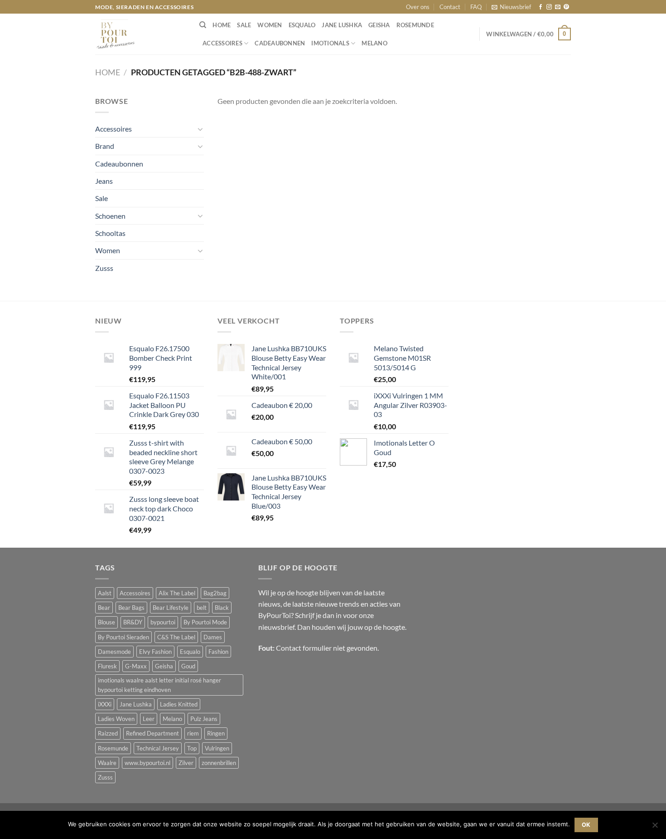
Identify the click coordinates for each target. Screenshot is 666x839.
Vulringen (217, 748)
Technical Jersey (157, 748)
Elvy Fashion (155, 651)
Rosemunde (415, 25)
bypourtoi (162, 622)
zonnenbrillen (219, 762)
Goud (188, 666)
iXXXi (104, 704)
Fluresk (107, 666)
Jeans (104, 181)
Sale (244, 25)
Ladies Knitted (179, 704)
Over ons (418, 6)
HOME (221, 25)
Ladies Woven (116, 718)
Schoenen (110, 215)
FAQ (476, 6)
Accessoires (222, 43)
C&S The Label (176, 637)
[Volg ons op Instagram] (549, 7)
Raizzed (108, 733)
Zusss (104, 268)
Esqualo (302, 25)
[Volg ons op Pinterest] (566, 7)
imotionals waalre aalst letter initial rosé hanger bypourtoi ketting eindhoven (159, 685)
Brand (104, 146)
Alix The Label (177, 593)
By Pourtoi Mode (205, 622)
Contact (449, 6)
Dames (212, 637)
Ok (586, 824)
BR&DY (132, 622)
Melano (374, 43)
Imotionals (330, 43)
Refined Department (152, 733)
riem (193, 733)
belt (202, 607)
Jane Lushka (342, 25)
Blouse (106, 622)
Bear (104, 607)
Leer (148, 718)
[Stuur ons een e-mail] (557, 7)
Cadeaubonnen (280, 43)
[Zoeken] (202, 25)
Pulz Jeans (203, 718)
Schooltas (110, 233)
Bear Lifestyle (170, 607)
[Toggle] (200, 128)
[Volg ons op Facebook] (540, 7)
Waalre (107, 762)
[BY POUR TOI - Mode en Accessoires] (140, 34)
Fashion (218, 651)
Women (269, 25)
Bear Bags (131, 607)
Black (222, 607)
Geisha (379, 25)
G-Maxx (136, 666)
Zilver (186, 762)
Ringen (216, 733)
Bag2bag (215, 593)
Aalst (104, 593)
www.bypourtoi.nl (147, 762)
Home (107, 72)
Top (192, 748)
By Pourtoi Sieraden (123, 637)
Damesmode (114, 651)
